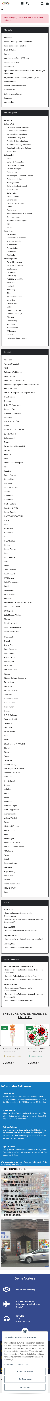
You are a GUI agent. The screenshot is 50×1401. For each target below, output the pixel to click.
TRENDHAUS (10, 888)
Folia (6, 458)
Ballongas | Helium (14, 179)
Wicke (6, 797)
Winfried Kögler (10, 806)
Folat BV (7, 454)
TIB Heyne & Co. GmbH (14, 768)
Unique (7, 785)
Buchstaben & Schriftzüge (17, 131)
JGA (8, 293)
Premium (8, 686)
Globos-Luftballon (11, 487)
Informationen (10, 984)
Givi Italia (8, 483)
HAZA (6, 520)
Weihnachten (12, 327)
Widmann (8, 801)
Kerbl (6, 586)
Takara (7, 880)
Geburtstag (11, 276)
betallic (7, 859)
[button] (42, 3)
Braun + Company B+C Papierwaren (19, 393)
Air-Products (9, 830)
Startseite (8, 38)
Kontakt (7, 54)
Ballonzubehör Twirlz (15, 203)
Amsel (6, 855)
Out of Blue (9, 645)
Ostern (9, 307)
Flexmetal (8, 867)
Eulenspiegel (9, 438)
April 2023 (8, 910)
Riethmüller (9, 707)
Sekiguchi (8, 723)
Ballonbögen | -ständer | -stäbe (20, 176)
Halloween (11, 283)
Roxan (7, 711)
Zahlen (10, 334)
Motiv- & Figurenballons (17, 134)
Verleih (9, 227)
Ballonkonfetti (12, 189)
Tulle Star (8, 777)
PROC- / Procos (11, 690)
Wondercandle (10, 814)
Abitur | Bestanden (14, 262)
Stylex (6, 756)
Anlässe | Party (10, 258)
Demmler (8, 417)
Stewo (6, 752)
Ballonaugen (12, 172)
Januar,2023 (9, 927)
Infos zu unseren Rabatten (15, 46)
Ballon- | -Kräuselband (16, 162)
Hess (6, 537)
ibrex (6, 561)
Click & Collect (10, 50)
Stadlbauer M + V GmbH (14, 744)
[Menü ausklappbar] (22, 3)
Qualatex (8, 694)
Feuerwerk (11, 234)
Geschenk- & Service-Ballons (19, 148)
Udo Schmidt (9, 781)
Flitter (9, 207)
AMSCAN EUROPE (12, 843)
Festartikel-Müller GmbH (14, 446)
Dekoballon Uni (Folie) (16, 138)
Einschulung (12, 272)
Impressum (9, 1364)
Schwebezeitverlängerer (17, 220)
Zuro (6, 892)
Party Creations (10, 649)
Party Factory (9, 653)
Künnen (7, 598)
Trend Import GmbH (12, 884)
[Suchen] (27, 3)
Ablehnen (25, 1387)
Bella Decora (9, 376)
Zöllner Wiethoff (10, 818)
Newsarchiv (9, 66)
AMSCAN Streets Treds (14, 847)
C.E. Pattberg (9, 397)
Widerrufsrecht (10, 81)
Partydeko (8, 231)
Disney (7, 426)
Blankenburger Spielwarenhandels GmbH (21, 384)
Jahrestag (11, 289)
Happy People (10, 512)
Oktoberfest (12, 303)
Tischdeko (11, 255)
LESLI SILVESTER (12, 607)
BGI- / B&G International (14, 380)
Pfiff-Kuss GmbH (11, 670)
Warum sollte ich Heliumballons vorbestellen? (24, 939)
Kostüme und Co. (14, 241)
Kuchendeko (12, 245)
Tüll (8, 224)
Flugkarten (11, 210)
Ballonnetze (12, 193)
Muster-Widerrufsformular (15, 86)
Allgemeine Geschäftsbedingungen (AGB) (21, 77)
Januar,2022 (9, 944)
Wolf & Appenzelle (11, 810)
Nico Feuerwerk (10, 623)
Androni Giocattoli (11, 364)
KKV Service (9, 594)
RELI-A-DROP (10, 703)
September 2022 (11, 935)
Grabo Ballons (10, 504)
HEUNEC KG (9, 541)
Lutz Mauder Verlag (12, 615)
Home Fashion (10, 549)
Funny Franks (10, 475)
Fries (6, 467)
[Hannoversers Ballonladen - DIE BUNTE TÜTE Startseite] (5, 3)
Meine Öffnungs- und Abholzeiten (18, 42)
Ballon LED (11, 158)
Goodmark (8, 496)
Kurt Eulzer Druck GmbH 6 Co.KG (18, 603)
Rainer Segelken (11, 699)
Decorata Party (10, 863)
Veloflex (7, 789)
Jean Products (10, 570)
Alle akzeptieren (25, 1371)
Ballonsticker (12, 200)
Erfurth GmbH (10, 434)
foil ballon (8, 450)
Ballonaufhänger (14, 169)
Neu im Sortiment (11, 62)
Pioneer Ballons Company (15, 678)
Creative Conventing (12, 413)
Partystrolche (9, 657)
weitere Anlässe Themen (17, 338)
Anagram (8, 360)
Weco (6, 793)
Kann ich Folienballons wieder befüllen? (22, 930)
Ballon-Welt (9, 124)
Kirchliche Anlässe (14, 296)
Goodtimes (8, 500)
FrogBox (7, 471)
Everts (6, 442)
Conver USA (9, 409)
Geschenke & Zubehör (16, 238)
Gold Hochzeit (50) (15, 279)
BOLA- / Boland (10, 389)
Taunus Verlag (10, 764)
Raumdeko (11, 252)
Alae (6, 834)
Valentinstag (12, 321)
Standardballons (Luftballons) (19, 145)
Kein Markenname (12, 582)
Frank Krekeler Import (13, 463)
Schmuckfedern (13, 217)
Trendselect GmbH (12, 773)
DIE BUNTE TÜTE (11, 421)
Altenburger (9, 838)
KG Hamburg (9, 590)
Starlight (7, 748)
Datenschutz (22, 1364)
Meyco (7, 619)
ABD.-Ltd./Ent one (11, 826)
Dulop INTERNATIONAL (14, 430)
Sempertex (8, 727)
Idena (6, 565)
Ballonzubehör (10, 155)
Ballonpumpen (13, 196)
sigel (6, 736)
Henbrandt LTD (10, 533)
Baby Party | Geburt (15, 265)
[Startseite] (2, 9)
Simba (6, 740)
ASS (6, 368)
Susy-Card (8, 760)
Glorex (7, 491)
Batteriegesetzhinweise (14, 94)
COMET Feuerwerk (12, 405)
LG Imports (9, 611)
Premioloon (9, 682)
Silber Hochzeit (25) (15, 314)
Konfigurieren (25, 1379)
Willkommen (12, 331)
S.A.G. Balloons (10, 715)
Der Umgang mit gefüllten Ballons (19, 947)
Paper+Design (10, 871)
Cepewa (7, 401)
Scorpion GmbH (11, 719)
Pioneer (7, 674)
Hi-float (7, 545)
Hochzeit (10, 286)
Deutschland (12, 269)
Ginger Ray (9, 479)
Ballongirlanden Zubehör (17, 186)
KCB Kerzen (9, 578)
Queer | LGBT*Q (14, 310)
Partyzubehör (12, 248)
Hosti (6, 553)
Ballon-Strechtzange (15, 165)
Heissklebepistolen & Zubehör (19, 214)
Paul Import (9, 661)
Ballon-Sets (11, 151)
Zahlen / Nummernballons (18, 127)
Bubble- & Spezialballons (17, 141)
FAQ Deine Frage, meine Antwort (19, 966)
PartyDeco (8, 875)
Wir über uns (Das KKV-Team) (16, 58)
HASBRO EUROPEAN (13, 516)
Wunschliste (9, 102)
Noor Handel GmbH (12, 627)
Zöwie (6, 822)
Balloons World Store (13, 372)
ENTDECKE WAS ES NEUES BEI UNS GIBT (25, 1015)
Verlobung (11, 324)
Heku (6, 524)
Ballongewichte (13, 182)
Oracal (7, 641)
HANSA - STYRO (11, 508)
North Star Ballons (11, 631)
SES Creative (9, 731)
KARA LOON (9, 574)
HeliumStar (8, 528)
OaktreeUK (8, 637)
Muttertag (11, 300)
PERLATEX (9, 666)
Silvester (10, 317)
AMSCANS (8, 851)
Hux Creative (9, 557)
